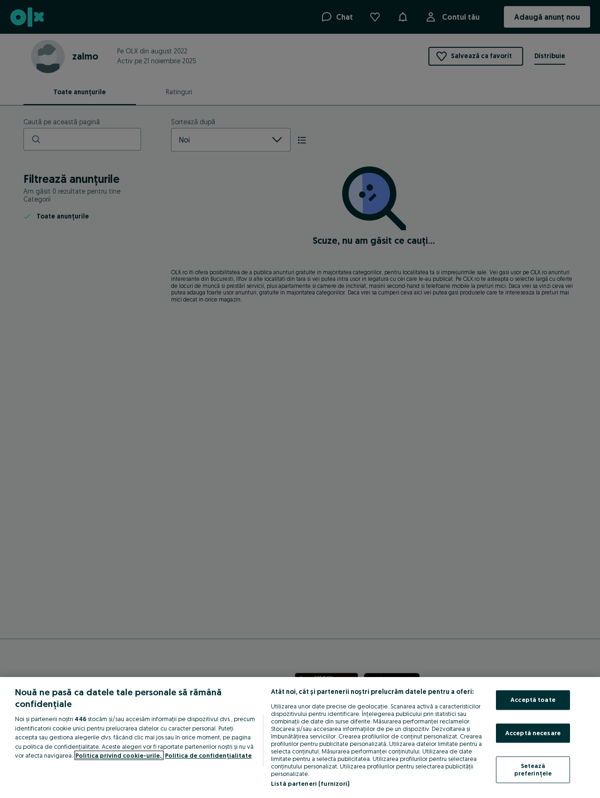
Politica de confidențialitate (208, 755)
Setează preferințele (533, 769)
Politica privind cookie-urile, (119, 755)
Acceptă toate (532, 699)
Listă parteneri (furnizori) (310, 783)
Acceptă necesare (533, 733)
